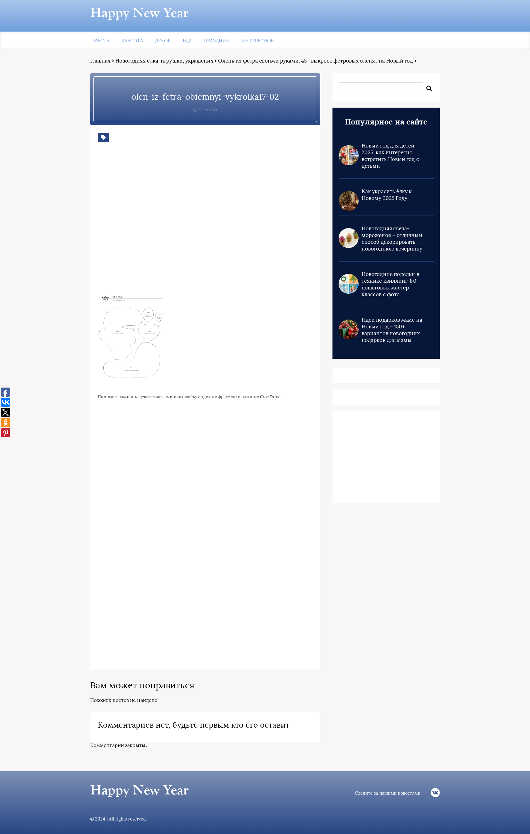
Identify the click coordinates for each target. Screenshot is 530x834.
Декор (163, 41)
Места (101, 41)
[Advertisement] (187, 221)
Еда (187, 41)
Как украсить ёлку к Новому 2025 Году (387, 194)
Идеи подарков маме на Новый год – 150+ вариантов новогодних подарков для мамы (392, 329)
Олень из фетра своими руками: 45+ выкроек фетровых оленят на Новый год (315, 60)
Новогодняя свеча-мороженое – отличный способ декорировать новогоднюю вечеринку (392, 238)
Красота (132, 41)
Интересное (257, 41)
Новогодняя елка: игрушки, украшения (164, 60)
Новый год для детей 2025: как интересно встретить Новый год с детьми (390, 155)
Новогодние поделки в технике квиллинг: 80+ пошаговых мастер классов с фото (390, 284)
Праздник (216, 41)
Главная (100, 60)
